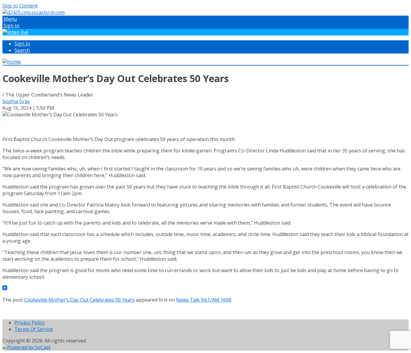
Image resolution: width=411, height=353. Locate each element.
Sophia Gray (16, 101)
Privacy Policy (29, 322)
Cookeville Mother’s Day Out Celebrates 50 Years (79, 299)
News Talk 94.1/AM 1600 (203, 299)
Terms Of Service (33, 329)
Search (22, 50)
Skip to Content (20, 5)
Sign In (22, 43)
